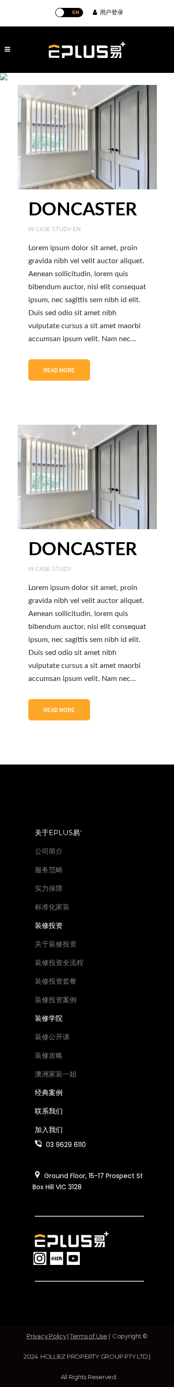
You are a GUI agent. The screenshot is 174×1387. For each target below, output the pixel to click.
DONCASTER (82, 210)
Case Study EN (58, 229)
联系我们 (49, 1111)
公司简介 (49, 851)
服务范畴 (49, 869)
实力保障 (49, 888)
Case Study (53, 568)
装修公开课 (52, 1036)
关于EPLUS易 (58, 832)
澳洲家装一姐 (56, 1073)
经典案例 (49, 1092)
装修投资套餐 (56, 981)
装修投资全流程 (59, 962)
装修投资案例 (56, 999)
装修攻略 (49, 1055)
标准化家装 (52, 906)
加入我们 (49, 1129)
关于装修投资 (56, 944)
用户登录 (110, 12)
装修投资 (49, 925)
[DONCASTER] (87, 137)
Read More (59, 370)
